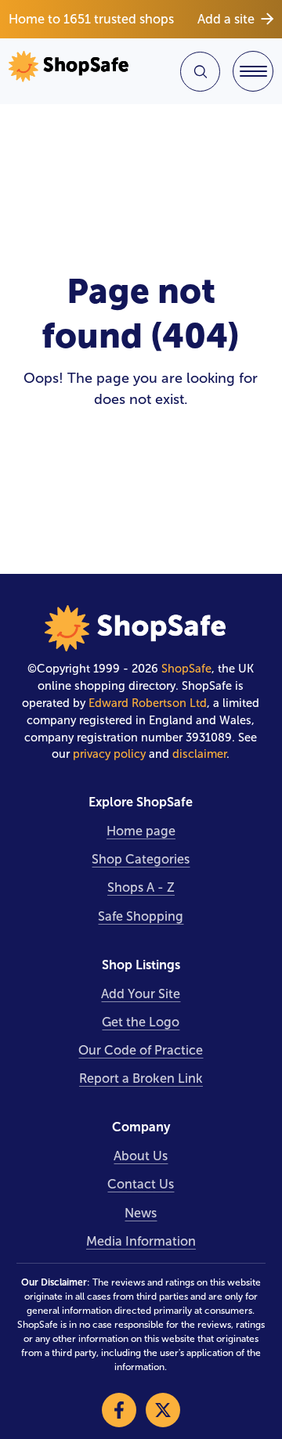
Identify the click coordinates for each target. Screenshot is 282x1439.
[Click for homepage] (72, 71)
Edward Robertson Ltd (148, 703)
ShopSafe (186, 668)
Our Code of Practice (140, 1050)
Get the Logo (140, 1022)
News (141, 1213)
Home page (141, 831)
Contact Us (140, 1184)
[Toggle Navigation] (253, 71)
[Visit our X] (163, 1410)
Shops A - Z (141, 887)
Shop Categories (141, 859)
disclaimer (199, 754)
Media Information (141, 1241)
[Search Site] (200, 72)
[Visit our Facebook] (119, 1410)
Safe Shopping (140, 916)
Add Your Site (140, 994)
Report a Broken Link (141, 1078)
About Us (141, 1156)
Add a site (226, 19)
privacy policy (109, 754)
